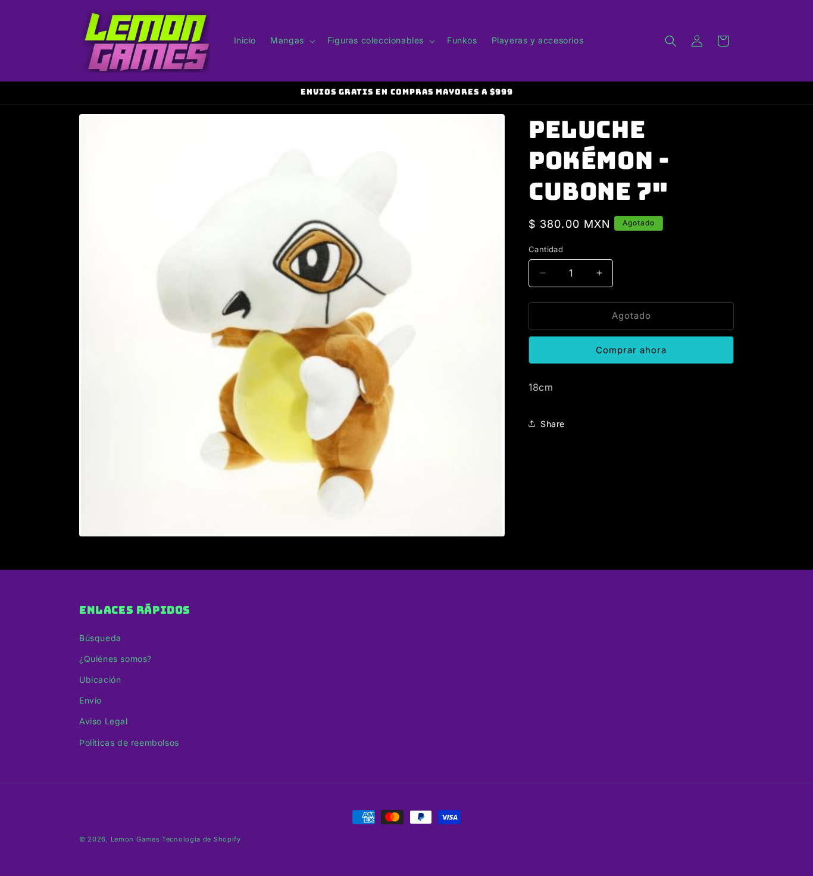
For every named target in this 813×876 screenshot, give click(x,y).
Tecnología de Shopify (201, 839)
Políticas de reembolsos (129, 742)
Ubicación (100, 679)
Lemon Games (135, 839)
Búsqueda (100, 638)
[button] (291, 40)
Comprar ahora (631, 350)
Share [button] (552, 424)
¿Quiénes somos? (115, 659)
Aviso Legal (103, 721)
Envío (90, 700)
